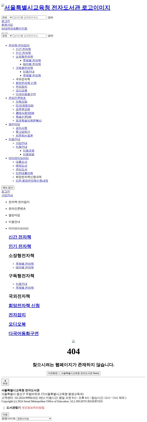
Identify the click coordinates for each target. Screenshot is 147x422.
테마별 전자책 (32, 64)
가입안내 (21, 143)
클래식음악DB (25, 113)
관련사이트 (8, 418)
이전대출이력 (24, 173)
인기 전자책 (23, 52)
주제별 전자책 (32, 60)
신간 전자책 (23, 49)
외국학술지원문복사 (29, 120)
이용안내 (28, 71)
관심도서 (21, 169)
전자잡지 (21, 86)
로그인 (5, 21)
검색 (50, 17)
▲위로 (5, 382)
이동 (5, 414)
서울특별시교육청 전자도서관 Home (80, 373)
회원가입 (7, 24)
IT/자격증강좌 (25, 105)
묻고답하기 (23, 131)
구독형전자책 (24, 67)
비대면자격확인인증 (14, 28)
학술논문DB (23, 116)
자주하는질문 (24, 135)
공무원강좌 (23, 109)
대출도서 (21, 161)
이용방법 (28, 154)
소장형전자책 (24, 56)
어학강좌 (21, 101)
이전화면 (53, 373)
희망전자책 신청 (26, 82)
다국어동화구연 (26, 94)
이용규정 (28, 150)
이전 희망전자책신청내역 (32, 180)
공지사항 (21, 128)
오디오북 (21, 90)
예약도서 (21, 165)
